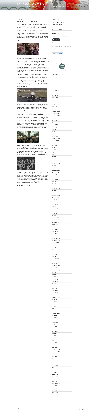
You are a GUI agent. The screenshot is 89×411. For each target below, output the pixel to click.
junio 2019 (54, 276)
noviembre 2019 (55, 265)
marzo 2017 (54, 304)
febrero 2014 (54, 372)
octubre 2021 (55, 220)
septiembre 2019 (55, 270)
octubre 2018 (55, 285)
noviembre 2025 (55, 111)
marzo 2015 (54, 342)
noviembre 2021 (55, 217)
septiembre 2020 (55, 245)
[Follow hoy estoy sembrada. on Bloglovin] (57, 53)
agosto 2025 (54, 118)
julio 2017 (54, 299)
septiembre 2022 (55, 195)
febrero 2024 (55, 158)
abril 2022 (54, 206)
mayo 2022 (54, 204)
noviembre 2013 (55, 379)
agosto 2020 (55, 247)
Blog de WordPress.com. (22, 408)
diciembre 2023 (55, 163)
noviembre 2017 (55, 297)
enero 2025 (54, 133)
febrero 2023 (54, 183)
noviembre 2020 (55, 240)
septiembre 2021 (55, 222)
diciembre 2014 (55, 349)
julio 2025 (54, 120)
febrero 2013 (54, 397)
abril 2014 (54, 367)
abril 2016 (54, 320)
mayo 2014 (54, 365)
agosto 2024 (54, 145)
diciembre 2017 (55, 295)
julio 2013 (54, 385)
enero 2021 (54, 236)
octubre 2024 (55, 140)
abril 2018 (54, 288)
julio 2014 (54, 360)
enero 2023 (54, 186)
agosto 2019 (54, 272)
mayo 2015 (54, 338)
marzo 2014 (54, 369)
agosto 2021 (54, 224)
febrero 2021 (54, 233)
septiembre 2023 (55, 170)
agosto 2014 (54, 358)
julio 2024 (54, 147)
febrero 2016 (54, 324)
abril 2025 (54, 127)
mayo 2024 (54, 152)
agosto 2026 (54, 90)
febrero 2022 (54, 211)
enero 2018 (54, 292)
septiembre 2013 (55, 383)
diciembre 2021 (55, 215)
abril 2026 (54, 99)
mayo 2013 (54, 390)
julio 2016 (54, 317)
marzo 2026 (54, 102)
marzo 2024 (54, 156)
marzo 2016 (54, 322)
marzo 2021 (54, 231)
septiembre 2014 (55, 356)
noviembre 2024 (55, 138)
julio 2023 (54, 174)
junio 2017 (54, 301)
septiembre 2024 (55, 142)
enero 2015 (54, 347)
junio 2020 (54, 249)
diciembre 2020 (55, 238)
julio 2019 (54, 274)
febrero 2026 (55, 104)
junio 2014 (54, 363)
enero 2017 (54, 308)
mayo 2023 (54, 179)
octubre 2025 (55, 113)
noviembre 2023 (55, 165)
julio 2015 (54, 333)
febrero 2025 (55, 131)
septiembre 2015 (55, 331)
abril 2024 (54, 154)
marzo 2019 (54, 281)
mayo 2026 (54, 97)
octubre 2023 (55, 167)
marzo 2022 (54, 208)
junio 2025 (54, 122)
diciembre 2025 (55, 108)
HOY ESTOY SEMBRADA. (31, 4)
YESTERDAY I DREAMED (57, 24)
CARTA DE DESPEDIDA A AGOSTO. (59, 22)
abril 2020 (54, 254)
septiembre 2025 (55, 115)
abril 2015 (54, 340)
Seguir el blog (56, 39)
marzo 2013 (54, 394)
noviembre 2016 (55, 313)
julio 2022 (54, 199)
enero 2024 (54, 161)
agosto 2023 (54, 172)
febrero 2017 (54, 306)
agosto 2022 (54, 197)
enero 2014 (54, 374)
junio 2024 (54, 149)
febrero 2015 (54, 344)
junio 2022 (54, 201)
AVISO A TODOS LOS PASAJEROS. (30, 21)
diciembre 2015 (55, 329)
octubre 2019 (55, 267)
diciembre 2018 (55, 283)
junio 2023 (54, 177)
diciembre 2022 (55, 188)
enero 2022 (54, 213)
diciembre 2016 (55, 310)
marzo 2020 (54, 256)
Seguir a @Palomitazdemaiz (57, 49)
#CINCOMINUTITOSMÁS (57, 29)
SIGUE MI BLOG (55, 33)
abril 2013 (54, 392)
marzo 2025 (54, 129)
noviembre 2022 (55, 190)
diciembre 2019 (55, 263)
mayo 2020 (54, 251)
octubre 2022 (55, 192)
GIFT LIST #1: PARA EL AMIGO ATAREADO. (60, 27)
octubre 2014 (55, 354)
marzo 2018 (54, 290)
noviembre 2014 (55, 351)
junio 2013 (54, 388)
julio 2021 (54, 226)
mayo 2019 (54, 279)
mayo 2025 (54, 124)
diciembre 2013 (55, 376)
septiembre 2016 (55, 315)
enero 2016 (54, 326)
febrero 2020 (55, 258)
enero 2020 (54, 261)
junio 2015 (54, 335)
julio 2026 (54, 93)
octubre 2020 (55, 242)
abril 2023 (54, 181)
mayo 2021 (54, 229)
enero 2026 (54, 106)
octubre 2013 (55, 381)
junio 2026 (54, 95)
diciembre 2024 (55, 136)
